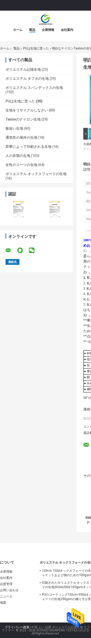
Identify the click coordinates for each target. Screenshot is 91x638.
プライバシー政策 (17, 627)
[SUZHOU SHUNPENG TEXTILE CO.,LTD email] (11, 250)
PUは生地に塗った (36, 48)
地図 (3, 602)
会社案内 (67, 29)
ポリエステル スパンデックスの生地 (34, 88)
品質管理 (6, 584)
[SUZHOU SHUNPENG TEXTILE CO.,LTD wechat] (34, 250)
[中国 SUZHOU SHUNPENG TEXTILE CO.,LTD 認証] (18, 209)
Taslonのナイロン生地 (23, 119)
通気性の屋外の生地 (21, 137)
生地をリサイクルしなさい (27, 110)
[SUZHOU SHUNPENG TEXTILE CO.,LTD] (45, 19)
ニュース (6, 596)
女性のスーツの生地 (21, 165)
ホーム (18, 29)
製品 (32, 29)
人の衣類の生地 (18, 156)
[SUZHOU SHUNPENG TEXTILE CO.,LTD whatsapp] (22, 250)
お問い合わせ (9, 590)
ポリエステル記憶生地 (23, 69)
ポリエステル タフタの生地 (27, 78)
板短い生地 (14, 128)
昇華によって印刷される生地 (28, 146)
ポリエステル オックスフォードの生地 (36, 174)
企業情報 (48, 29)
